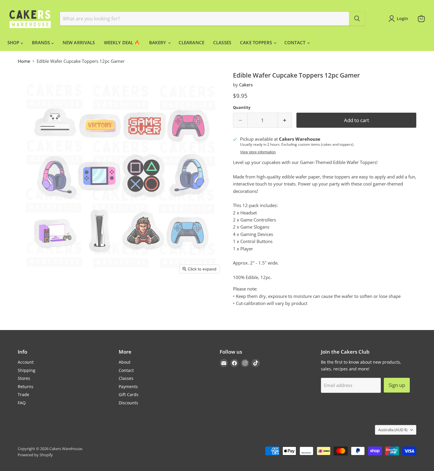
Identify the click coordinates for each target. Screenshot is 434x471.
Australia (392, 429)
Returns (25, 386)
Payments (128, 386)
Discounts (128, 403)
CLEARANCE (191, 42)
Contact (126, 370)
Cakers (246, 85)
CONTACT (295, 42)
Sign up (397, 385)
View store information (258, 152)
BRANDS (41, 42)
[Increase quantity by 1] (285, 120)
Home (24, 61)
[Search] (357, 18)
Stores (24, 378)
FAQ (22, 403)
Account (26, 362)
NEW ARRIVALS (79, 42)
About (124, 362)
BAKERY (158, 42)
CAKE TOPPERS (256, 42)
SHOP (14, 42)
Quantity (241, 107)
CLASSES (222, 42)
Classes (126, 378)
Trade (23, 394)
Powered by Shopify (35, 454)
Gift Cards (128, 394)
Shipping (26, 370)
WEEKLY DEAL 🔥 (122, 42)
